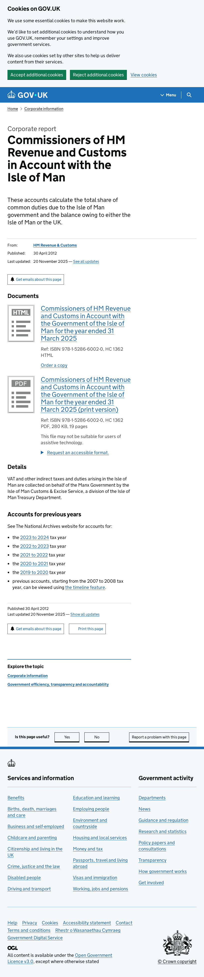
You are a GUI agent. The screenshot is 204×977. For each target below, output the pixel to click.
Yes (71, 737)
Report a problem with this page (159, 737)
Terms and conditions (29, 930)
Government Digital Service (35, 938)
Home (12, 108)
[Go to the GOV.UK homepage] (27, 95)
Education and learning (96, 798)
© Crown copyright (177, 961)
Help (12, 923)
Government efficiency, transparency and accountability (58, 684)
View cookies (144, 74)
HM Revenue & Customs (55, 245)
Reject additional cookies (98, 75)
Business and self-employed (35, 826)
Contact (124, 923)
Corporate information (43, 108)
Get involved (151, 882)
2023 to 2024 (34, 537)
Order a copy (54, 365)
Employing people (91, 809)
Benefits (15, 798)
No (101, 737)
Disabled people (24, 877)
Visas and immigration (95, 877)
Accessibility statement (87, 923)
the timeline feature (85, 587)
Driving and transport (29, 889)
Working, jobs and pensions (100, 889)
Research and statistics (163, 831)
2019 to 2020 (34, 572)
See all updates (86, 261)
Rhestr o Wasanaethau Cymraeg (87, 930)
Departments (152, 798)
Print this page (90, 628)
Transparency (152, 860)
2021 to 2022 (34, 555)
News (145, 809)
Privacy (29, 923)
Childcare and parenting (32, 837)
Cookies (50, 923)
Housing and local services (100, 837)
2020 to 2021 (34, 563)
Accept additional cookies (36, 75)
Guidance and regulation (163, 820)
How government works (163, 871)
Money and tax (88, 849)
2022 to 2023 (34, 546)
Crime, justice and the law (33, 866)
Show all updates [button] (85, 614)
